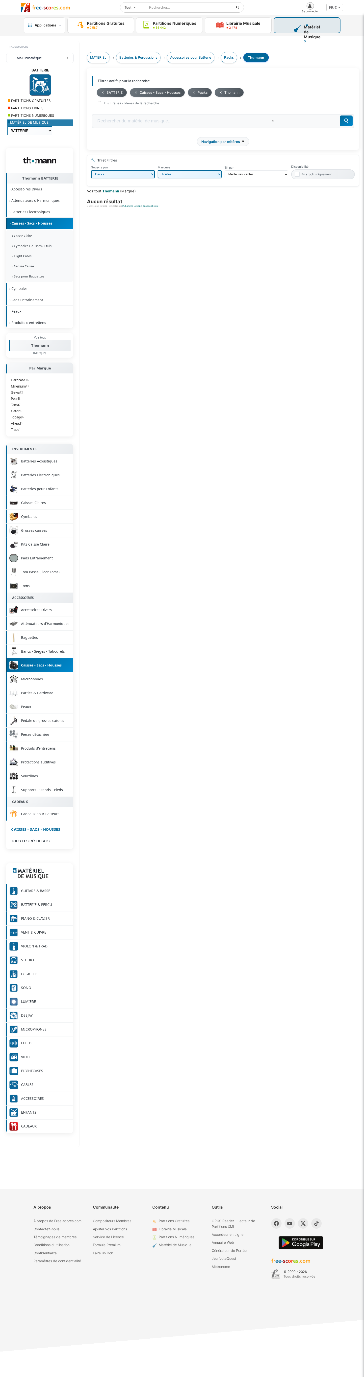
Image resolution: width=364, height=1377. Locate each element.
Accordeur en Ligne (227, 1234)
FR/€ (333, 7)
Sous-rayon (99, 167)
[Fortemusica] (275, 1274)
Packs (203, 92)
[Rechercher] (238, 7)
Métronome (221, 1266)
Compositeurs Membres (112, 1221)
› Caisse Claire (21, 235)
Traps (16, 429)
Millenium (20, 386)
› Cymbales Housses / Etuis (31, 246)
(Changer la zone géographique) (140, 206)
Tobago (17, 417)
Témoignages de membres (55, 1237)
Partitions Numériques (176, 1237)
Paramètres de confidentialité (57, 1261)
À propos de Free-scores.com (57, 1221)
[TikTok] (316, 1223)
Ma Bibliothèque (29, 58)
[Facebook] (276, 1223)
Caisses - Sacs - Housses (35, 829)
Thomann (40, 345)
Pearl (16, 398)
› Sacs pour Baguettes (27, 276)
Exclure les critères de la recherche (131, 103)
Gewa (17, 392)
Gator (16, 411)
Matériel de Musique (175, 1245)
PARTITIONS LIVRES (27, 108)
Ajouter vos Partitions (110, 1229)
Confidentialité (45, 1253)
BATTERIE (114, 92)
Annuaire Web (223, 1242)
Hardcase (20, 380)
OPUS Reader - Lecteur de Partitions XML (233, 1223)
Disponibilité (300, 166)
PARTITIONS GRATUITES (30, 101)
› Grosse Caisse (22, 266)
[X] (303, 1223)
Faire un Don (103, 1253)
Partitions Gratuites (174, 1221)
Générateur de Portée (229, 1250)
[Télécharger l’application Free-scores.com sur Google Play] (301, 1242)
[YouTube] (290, 1223)
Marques (164, 167)
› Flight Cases (21, 256)
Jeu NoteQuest (224, 1258)
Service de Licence (108, 1237)
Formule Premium (107, 1245)
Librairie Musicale (173, 1229)
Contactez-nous (46, 1229)
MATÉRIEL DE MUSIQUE (29, 122)
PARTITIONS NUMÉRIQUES (32, 115)
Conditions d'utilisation (51, 1245)
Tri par (229, 167)
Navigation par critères (220, 141)
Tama (16, 405)
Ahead (17, 423)
